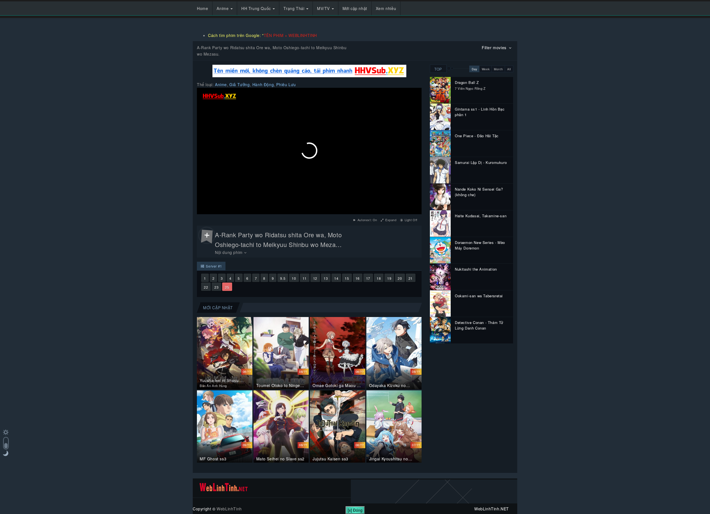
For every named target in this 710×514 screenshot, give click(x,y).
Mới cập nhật (355, 8)
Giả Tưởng (239, 84)
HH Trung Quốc (256, 8)
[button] (309, 150)
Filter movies (495, 47)
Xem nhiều (386, 8)
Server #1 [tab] (213, 266)
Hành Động (263, 84)
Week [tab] (486, 69)
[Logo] (219, 96)
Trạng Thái (294, 8)
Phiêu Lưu (286, 84)
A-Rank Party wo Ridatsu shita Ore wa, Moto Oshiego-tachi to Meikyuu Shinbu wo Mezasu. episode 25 (279, 244)
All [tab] (509, 69)
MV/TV (324, 8)
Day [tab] (474, 69)
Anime (223, 8)
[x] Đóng (355, 510)
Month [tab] (498, 69)
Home (202, 8)
